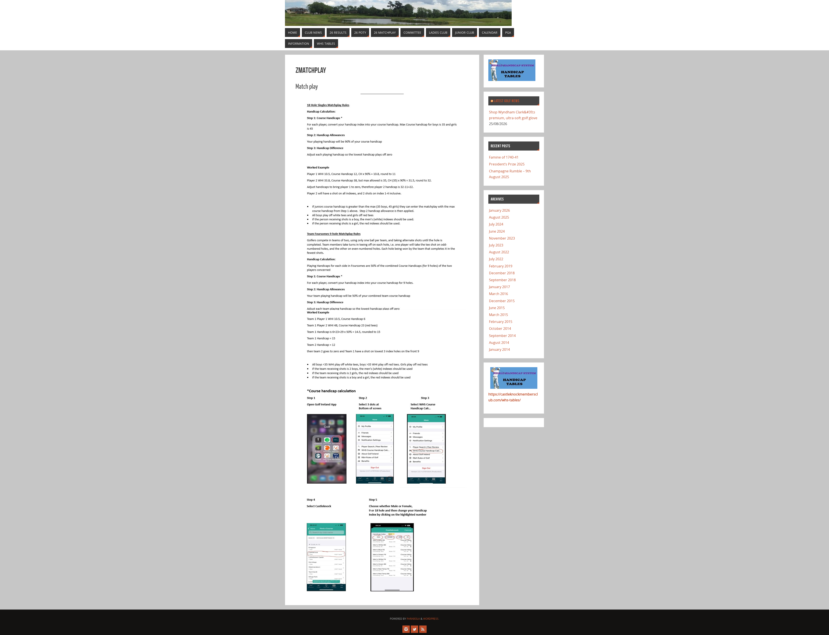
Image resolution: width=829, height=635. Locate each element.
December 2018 (502, 273)
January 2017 (499, 286)
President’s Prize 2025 (507, 164)
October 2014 (500, 328)
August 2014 (499, 342)
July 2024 (496, 224)
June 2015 (497, 307)
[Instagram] (406, 629)
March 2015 (498, 314)
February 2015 (500, 321)
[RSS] (423, 629)
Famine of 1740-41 (504, 157)
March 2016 (498, 293)
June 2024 (497, 231)
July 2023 (496, 245)
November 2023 (502, 238)
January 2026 (499, 210)
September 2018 (502, 280)
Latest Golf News (506, 101)
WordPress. (431, 619)
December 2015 (502, 300)
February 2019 (500, 266)
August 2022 (499, 252)
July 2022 (496, 259)
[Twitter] (414, 629)
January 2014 (499, 349)
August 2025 (499, 217)
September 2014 (502, 335)
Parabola (413, 619)
